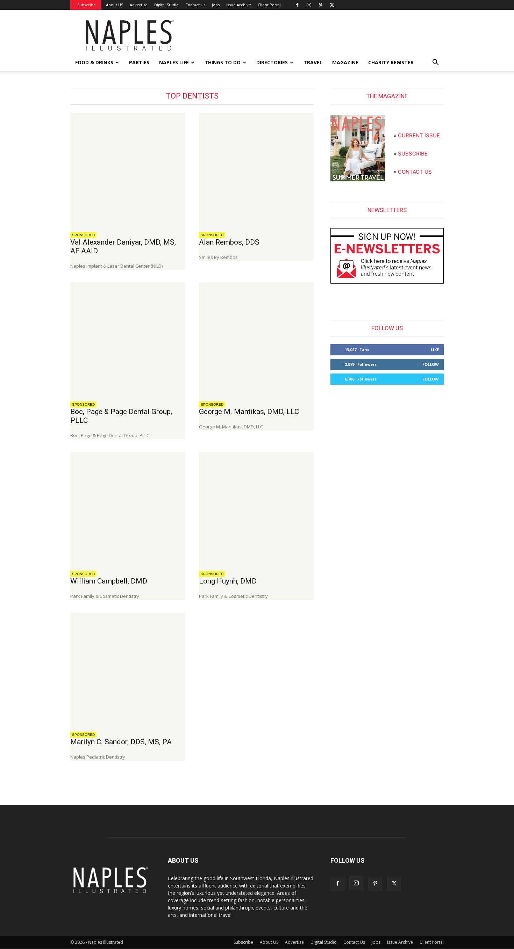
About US (114, 4)
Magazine (345, 62)
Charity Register (391, 62)
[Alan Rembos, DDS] (256, 170)
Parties (139, 62)
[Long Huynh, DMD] (256, 509)
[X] (332, 5)
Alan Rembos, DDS (229, 242)
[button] (435, 63)
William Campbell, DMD (108, 581)
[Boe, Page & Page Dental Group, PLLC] (127, 339)
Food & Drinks (94, 62)
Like (435, 349)
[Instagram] (309, 5)
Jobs (216, 4)
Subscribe (86, 4)
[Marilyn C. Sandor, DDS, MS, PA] (127, 670)
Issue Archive (238, 4)
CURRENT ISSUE (419, 135)
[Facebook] (297, 5)
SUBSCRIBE (413, 153)
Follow (430, 364)
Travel (313, 62)
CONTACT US (415, 171)
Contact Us (195, 4)
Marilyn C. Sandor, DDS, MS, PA (121, 742)
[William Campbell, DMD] (127, 509)
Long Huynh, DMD (228, 581)
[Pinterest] (320, 5)
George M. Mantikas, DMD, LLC (249, 411)
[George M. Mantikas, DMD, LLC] (256, 339)
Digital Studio (166, 4)
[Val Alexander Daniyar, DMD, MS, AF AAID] (127, 170)
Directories (272, 62)
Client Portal (269, 4)
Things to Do (223, 62)
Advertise (139, 4)
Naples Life (174, 62)
